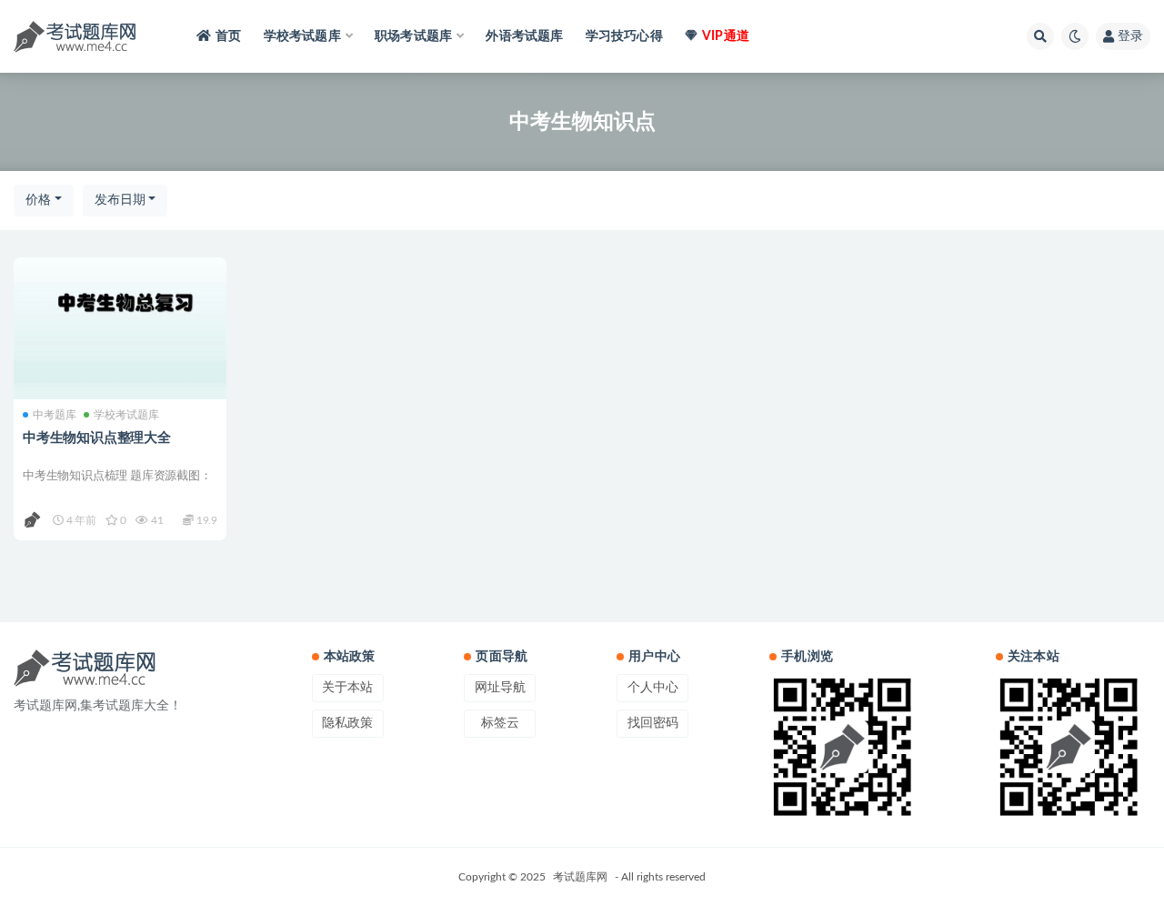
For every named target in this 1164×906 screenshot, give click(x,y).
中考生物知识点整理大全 (97, 438)
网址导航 (500, 687)
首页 (228, 36)
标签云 (500, 723)
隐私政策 (347, 723)
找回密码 (652, 723)
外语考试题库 (524, 36)
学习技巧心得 (624, 36)
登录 (1130, 36)
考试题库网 (580, 876)
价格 (38, 200)
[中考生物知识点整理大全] (120, 328)
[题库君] (33, 520)
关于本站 (347, 687)
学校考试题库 (126, 414)
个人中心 (652, 687)
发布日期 (120, 200)
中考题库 (54, 414)
